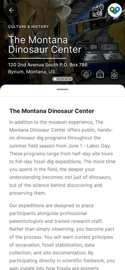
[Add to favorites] (86, 74)
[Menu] (115, 10)
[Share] (114, 74)
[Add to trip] (100, 74)
